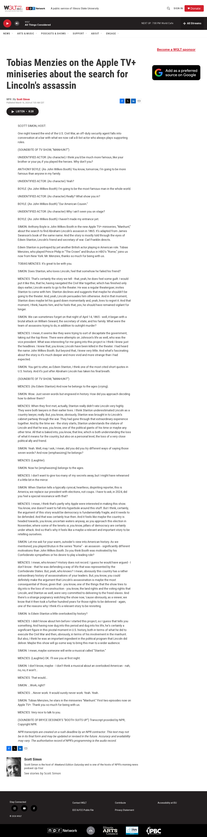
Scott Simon (23, 99)
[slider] (22, 23)
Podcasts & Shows (53, 33)
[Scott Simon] (13, 767)
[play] (7, 23)
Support (78, 33)
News (6, 33)
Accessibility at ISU (167, 803)
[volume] (17, 23)
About (95, 33)
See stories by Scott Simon (42, 773)
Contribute (120, 803)
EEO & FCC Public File (83, 810)
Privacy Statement (124, 810)
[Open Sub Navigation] (12, 33)
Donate (196, 8)
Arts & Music (25, 33)
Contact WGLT (79, 803)
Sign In (178, 8)
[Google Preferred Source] (176, 72)
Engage (111, 33)
